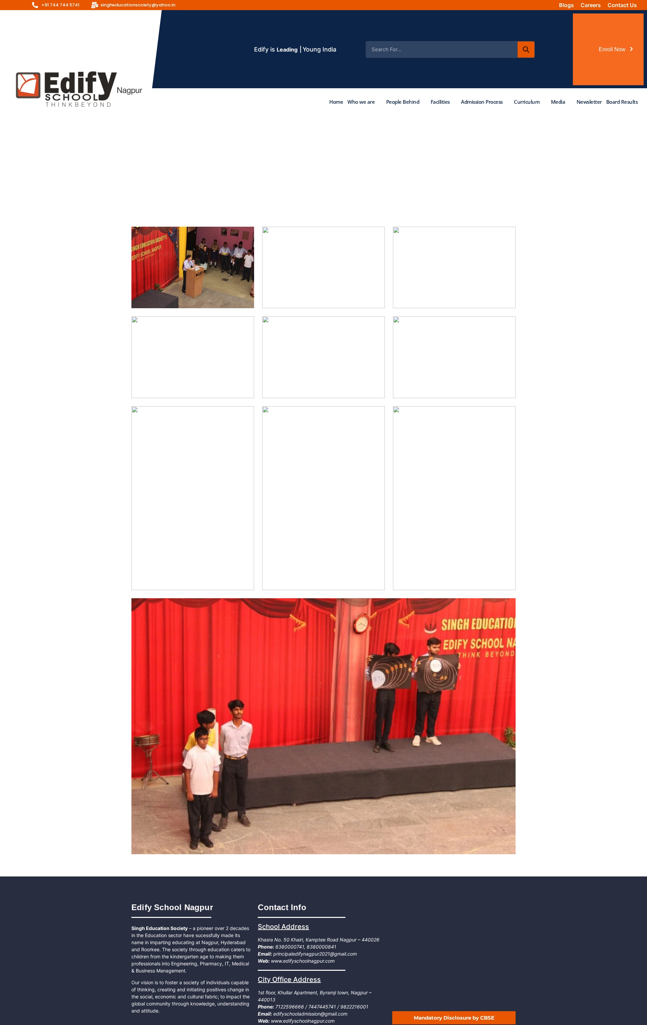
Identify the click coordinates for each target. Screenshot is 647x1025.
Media (558, 101)
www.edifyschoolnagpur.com (302, 961)
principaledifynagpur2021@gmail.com (314, 954)
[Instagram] (487, 5)
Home (336, 101)
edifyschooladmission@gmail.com (309, 1014)
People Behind (403, 101)
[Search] (526, 49)
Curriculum (527, 101)
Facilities (440, 101)
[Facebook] (471, 5)
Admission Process (482, 101)
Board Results (622, 101)
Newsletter (589, 101)
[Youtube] (503, 5)
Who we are (361, 101)
